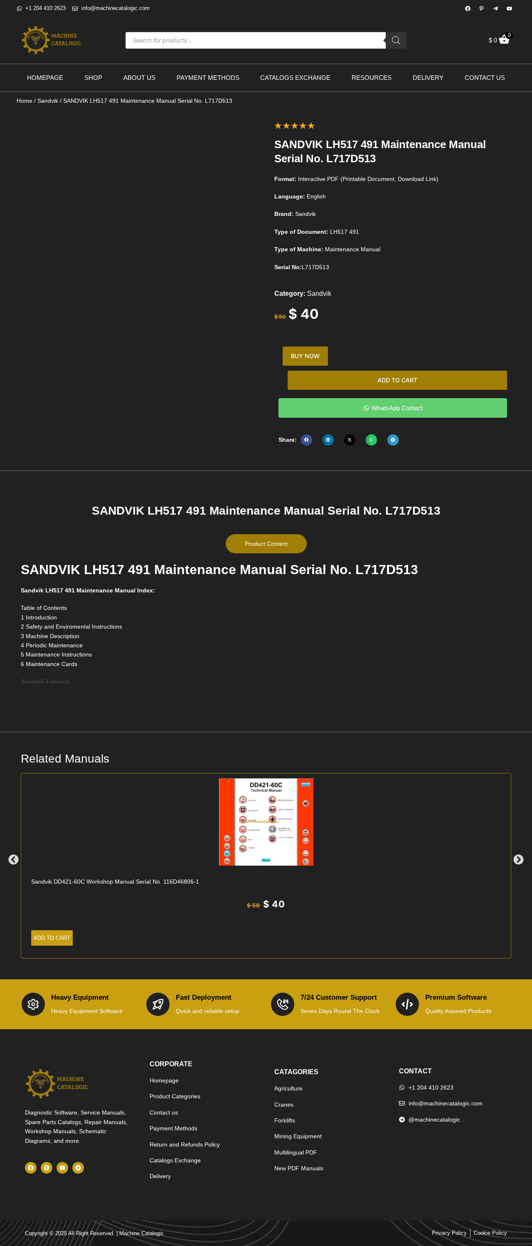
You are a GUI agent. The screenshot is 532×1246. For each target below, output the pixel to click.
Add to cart (397, 380)
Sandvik (47, 100)
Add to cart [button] (52, 938)
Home (24, 100)
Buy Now (305, 355)
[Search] (396, 40)
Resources (372, 77)
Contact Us (485, 77)
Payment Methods (208, 77)
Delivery (428, 77)
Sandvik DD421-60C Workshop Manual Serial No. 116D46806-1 (115, 881)
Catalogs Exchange (295, 77)
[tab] (266, 543)
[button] (306, 440)
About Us (139, 77)
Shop (93, 77)
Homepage (45, 77)
